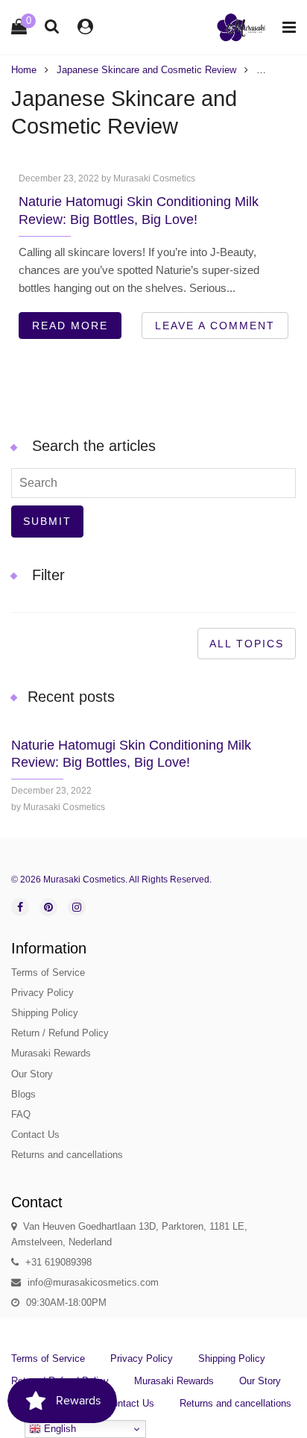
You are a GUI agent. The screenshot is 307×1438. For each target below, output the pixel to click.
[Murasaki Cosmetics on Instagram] (77, 907)
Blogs (23, 1094)
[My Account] (85, 26)
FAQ (21, 1114)
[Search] (52, 25)
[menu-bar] (285, 27)
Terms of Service (48, 972)
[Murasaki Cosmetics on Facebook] (20, 907)
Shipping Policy (44, 1012)
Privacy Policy (42, 992)
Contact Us (35, 1134)
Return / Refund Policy (60, 1033)
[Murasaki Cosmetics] (241, 27)
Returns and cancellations (67, 1154)
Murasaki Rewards (51, 1053)
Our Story (32, 1074)
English (58, 1428)
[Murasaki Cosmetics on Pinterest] (48, 907)
